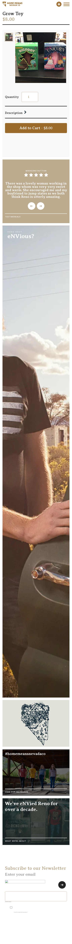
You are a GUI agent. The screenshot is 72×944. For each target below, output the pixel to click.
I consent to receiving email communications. (21, 911)
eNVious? (21, 236)
